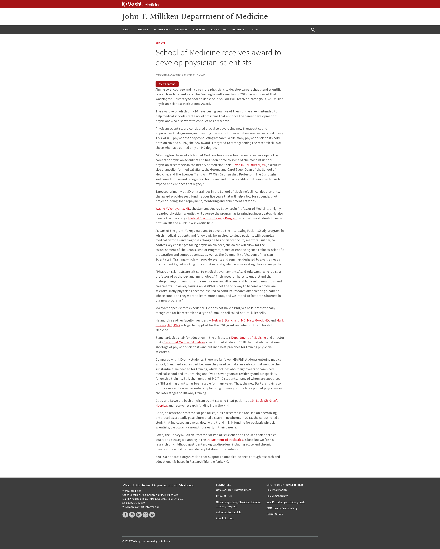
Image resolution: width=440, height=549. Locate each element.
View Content (167, 84)
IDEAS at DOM (219, 29)
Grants (161, 43)
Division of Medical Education (184, 342)
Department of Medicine (248, 337)
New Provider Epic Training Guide (285, 502)
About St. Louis (225, 518)
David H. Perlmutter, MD (249, 165)
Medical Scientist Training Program (212, 218)
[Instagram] (132, 515)
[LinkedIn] (139, 515)
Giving (254, 29)
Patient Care (162, 29)
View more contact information (141, 507)
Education (199, 29)
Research (181, 29)
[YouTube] (152, 515)
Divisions (142, 29)
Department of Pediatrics (225, 440)
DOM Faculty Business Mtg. (282, 508)
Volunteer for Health (228, 512)
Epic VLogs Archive (277, 496)
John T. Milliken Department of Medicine (195, 16)
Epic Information (276, 489)
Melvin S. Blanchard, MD (228, 320)
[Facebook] (125, 515)
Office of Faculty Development (233, 489)
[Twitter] (145, 515)
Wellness (238, 29)
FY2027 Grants (274, 514)
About (127, 29)
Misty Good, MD (258, 320)
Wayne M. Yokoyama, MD (173, 208)
